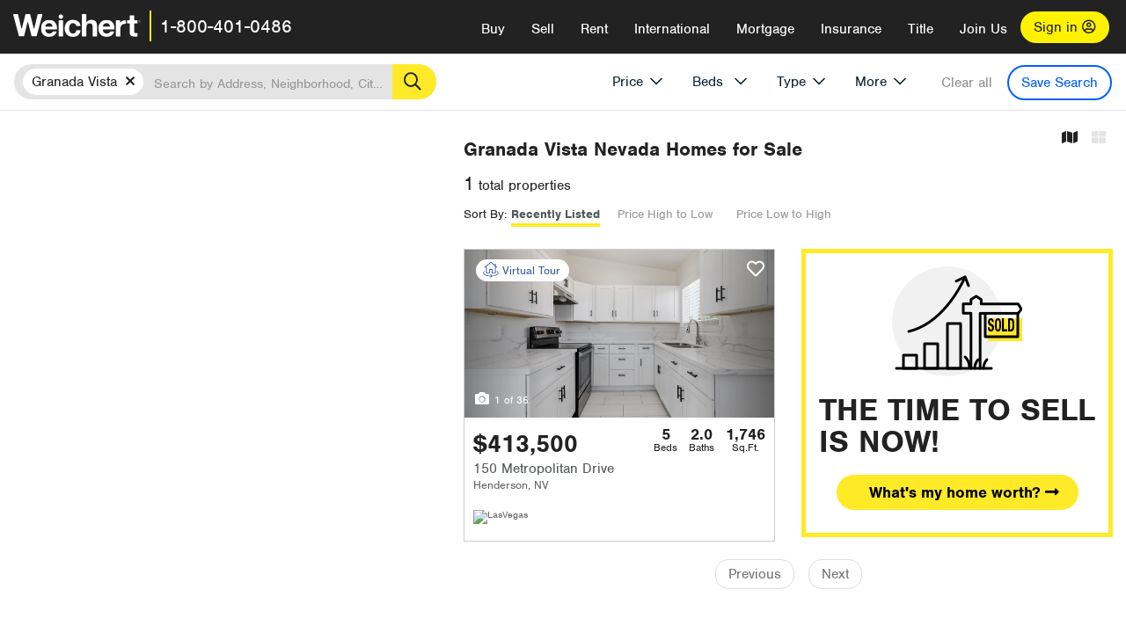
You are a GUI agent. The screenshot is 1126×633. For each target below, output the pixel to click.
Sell (542, 29)
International (672, 29)
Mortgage (765, 29)
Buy (493, 29)
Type (791, 82)
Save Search (1059, 82)
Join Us (983, 29)
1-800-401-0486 (226, 26)
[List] (1099, 138)
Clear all (966, 82)
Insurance (851, 29)
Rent (594, 29)
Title (920, 29)
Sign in (1058, 27)
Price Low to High (783, 214)
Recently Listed (555, 214)
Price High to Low (665, 214)
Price (627, 82)
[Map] (1070, 138)
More (871, 82)
